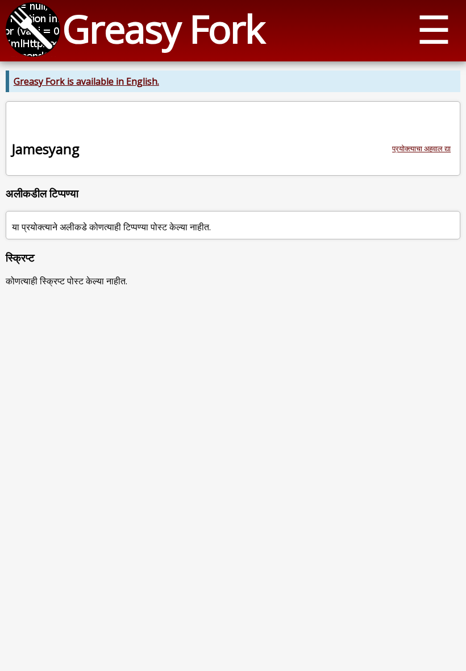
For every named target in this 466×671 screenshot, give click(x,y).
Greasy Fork (163, 28)
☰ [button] (434, 28)
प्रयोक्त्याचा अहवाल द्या (421, 148)
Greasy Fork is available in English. (86, 81)
